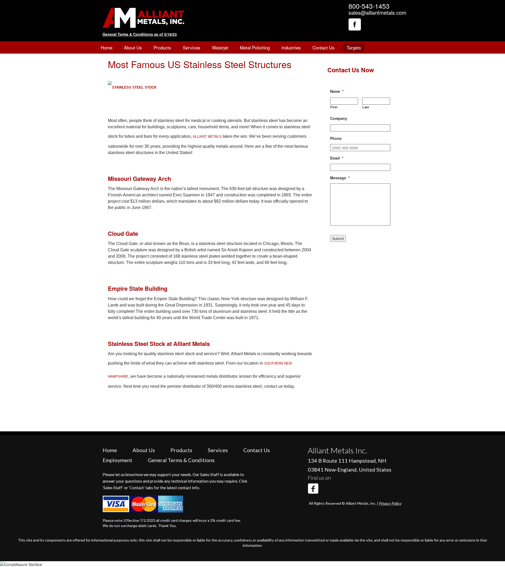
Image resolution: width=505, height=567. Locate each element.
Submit (338, 238)
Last (365, 107)
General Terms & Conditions (181, 460)
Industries (291, 47)
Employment (117, 460)
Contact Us (323, 47)
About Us (133, 47)
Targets (354, 47)
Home (106, 47)
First (333, 107)
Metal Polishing (255, 47)
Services (191, 47)
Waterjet (220, 47)
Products (162, 47)
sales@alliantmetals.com (377, 12)
